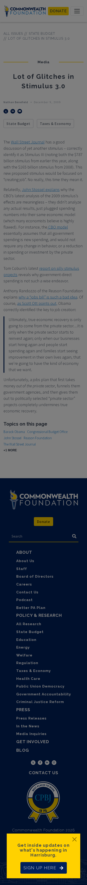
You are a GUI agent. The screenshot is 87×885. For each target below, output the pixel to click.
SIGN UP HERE (39, 867)
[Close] (74, 839)
